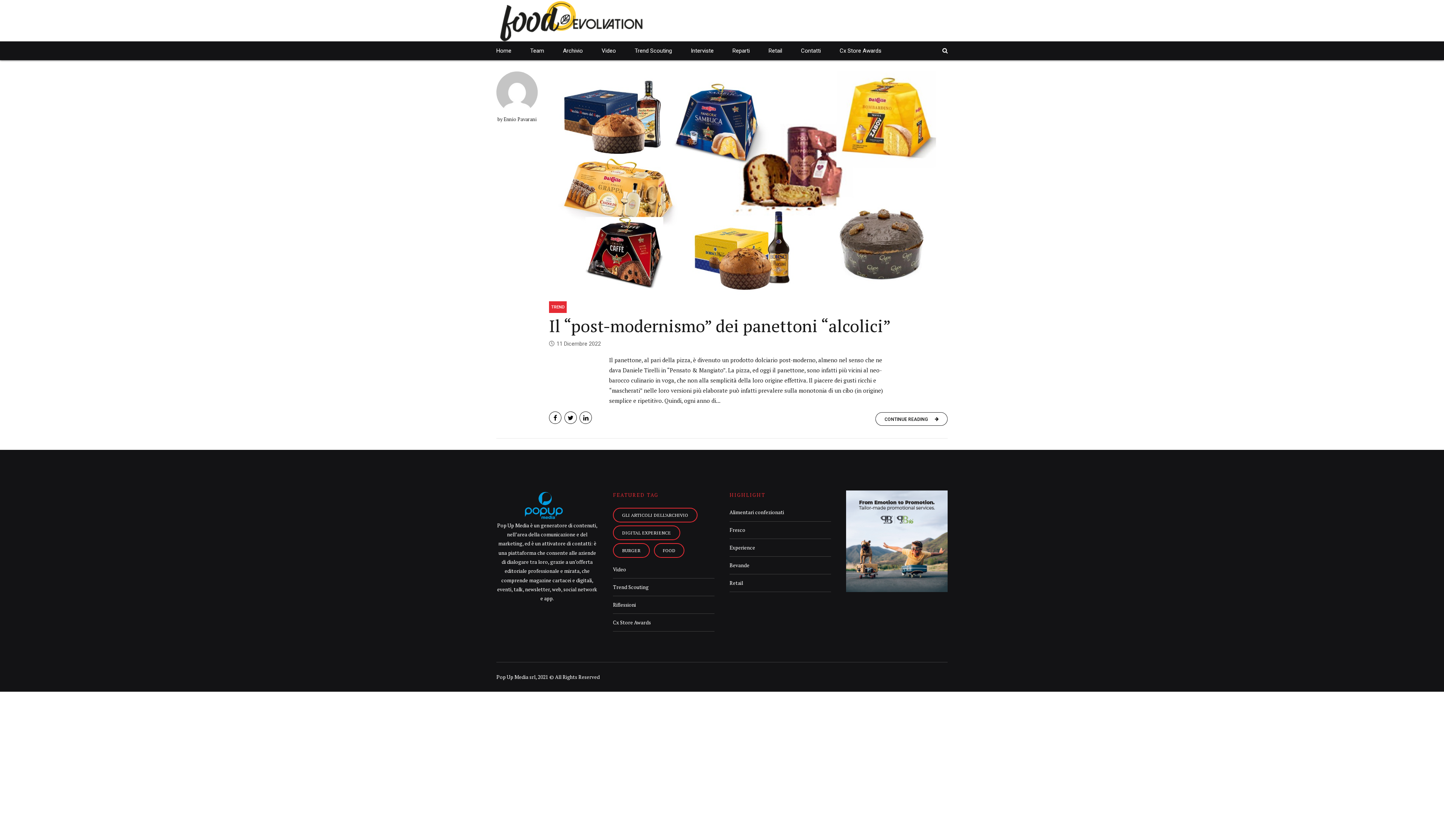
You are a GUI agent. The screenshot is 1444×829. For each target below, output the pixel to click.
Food (669, 550)
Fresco (737, 530)
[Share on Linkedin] (585, 417)
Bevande (739, 565)
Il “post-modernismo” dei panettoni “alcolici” (720, 325)
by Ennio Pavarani (517, 119)
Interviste (702, 50)
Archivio (573, 50)
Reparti (741, 50)
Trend (558, 307)
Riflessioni (624, 604)
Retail (775, 50)
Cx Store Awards (860, 50)
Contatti (811, 50)
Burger (631, 550)
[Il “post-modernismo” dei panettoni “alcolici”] (748, 183)
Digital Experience (646, 533)
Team (537, 50)
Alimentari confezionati (757, 512)
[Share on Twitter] (570, 417)
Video (609, 50)
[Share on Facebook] (555, 417)
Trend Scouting (653, 50)
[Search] (945, 50)
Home (503, 50)
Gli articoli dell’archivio (655, 515)
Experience (742, 547)
